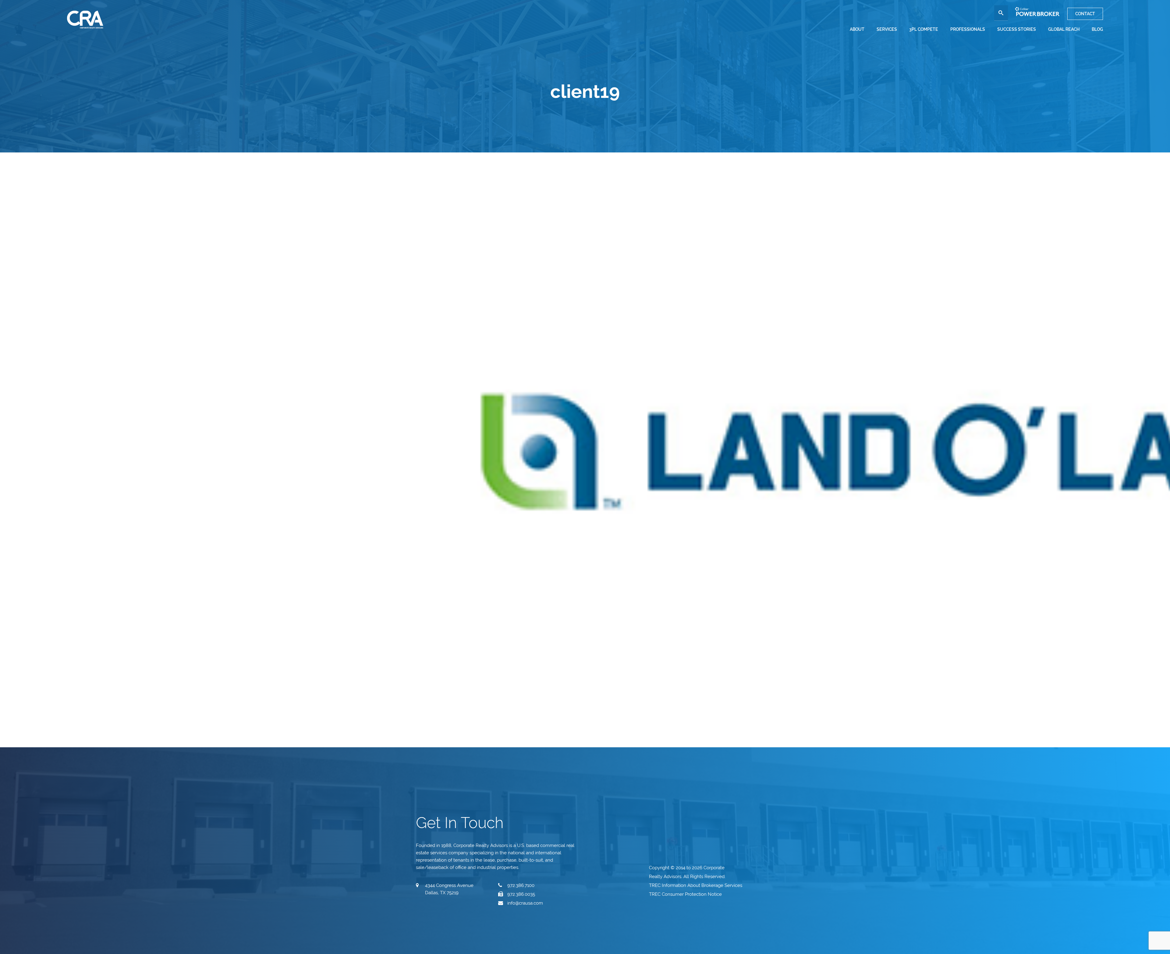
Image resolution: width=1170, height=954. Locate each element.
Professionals (967, 29)
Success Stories (1016, 29)
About (857, 29)
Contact (1085, 13)
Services (887, 29)
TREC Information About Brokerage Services (696, 885)
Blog (1097, 29)
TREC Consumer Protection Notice (686, 894)
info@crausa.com (525, 903)
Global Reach (1064, 29)
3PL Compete (923, 29)
